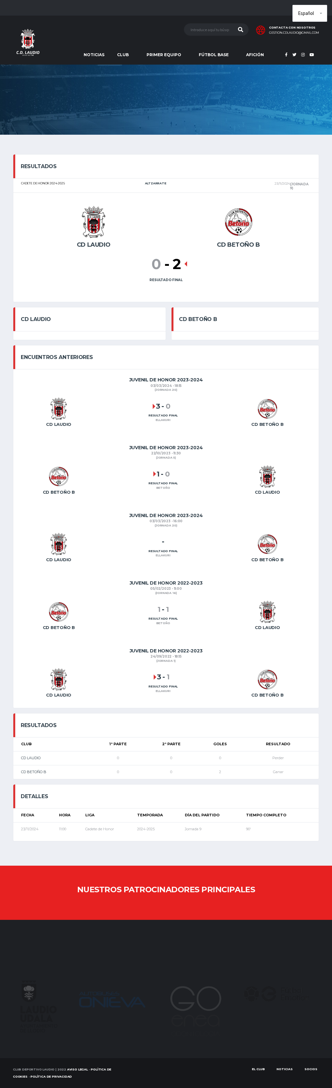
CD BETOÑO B (33, 772)
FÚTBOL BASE (214, 54)
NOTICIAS (94, 54)
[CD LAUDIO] (93, 221)
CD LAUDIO (31, 758)
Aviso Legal (77, 1069)
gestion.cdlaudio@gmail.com (294, 32)
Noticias (285, 1069)
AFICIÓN (255, 54)
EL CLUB (258, 1069)
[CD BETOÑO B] (238, 221)
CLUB (123, 54)
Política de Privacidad (51, 1076)
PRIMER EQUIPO (164, 54)
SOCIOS (310, 1069)
